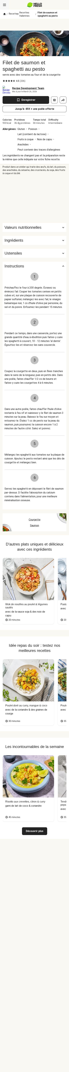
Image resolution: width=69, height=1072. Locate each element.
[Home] (4, 14)
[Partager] (63, 100)
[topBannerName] (34, 25)
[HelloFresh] (34, 4)
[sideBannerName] (34, 199)
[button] (34, 240)
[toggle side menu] (4, 5)
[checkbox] (4, 81)
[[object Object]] (54, 100)
